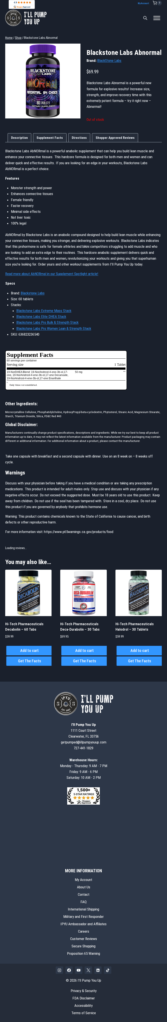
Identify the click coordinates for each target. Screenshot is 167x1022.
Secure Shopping (83, 946)
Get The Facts (29, 661)
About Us (83, 887)
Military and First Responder (83, 916)
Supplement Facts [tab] (50, 138)
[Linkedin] (98, 970)
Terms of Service (83, 1013)
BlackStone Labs (109, 60)
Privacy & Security (84, 991)
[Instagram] (59, 970)
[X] (88, 970)
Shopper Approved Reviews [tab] (115, 138)
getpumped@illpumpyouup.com (83, 742)
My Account (143, 3)
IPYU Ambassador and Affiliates (83, 924)
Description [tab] (19, 138)
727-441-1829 (83, 748)
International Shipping (83, 909)
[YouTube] (78, 970)
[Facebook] (69, 970)
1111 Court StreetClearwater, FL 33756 (83, 730)
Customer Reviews (83, 939)
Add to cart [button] (29, 650)
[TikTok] (107, 970)
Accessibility (83, 1005)
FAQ (83, 902)
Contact (83, 894)
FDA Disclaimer (83, 998)
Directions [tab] (79, 138)
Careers (83, 931)
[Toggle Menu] (156, 18)
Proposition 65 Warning (83, 953)
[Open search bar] (145, 18)
